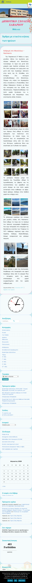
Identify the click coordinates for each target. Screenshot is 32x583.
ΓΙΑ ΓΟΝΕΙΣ (5, 335)
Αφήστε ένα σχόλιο (9, 289)
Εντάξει (10, 580)
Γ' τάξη (4, 359)
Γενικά (4, 332)
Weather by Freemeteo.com (7, 495)
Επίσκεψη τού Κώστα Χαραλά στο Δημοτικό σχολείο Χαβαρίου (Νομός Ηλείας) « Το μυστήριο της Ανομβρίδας (16, 510)
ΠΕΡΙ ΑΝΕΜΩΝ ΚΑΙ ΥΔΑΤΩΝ (10, 449)
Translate (5, 379)
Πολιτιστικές (5, 344)
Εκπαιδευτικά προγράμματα (10, 349)
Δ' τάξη (4, 361)
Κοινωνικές (5, 342)
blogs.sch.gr (5, 434)
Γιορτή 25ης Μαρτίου (16, 515)
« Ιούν (3, 486)
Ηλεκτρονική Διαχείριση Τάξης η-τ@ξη (13, 446)
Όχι (15, 580)
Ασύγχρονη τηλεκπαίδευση (9, 436)
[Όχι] (30, 577)
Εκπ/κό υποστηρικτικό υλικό (10, 444)
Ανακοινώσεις (6, 330)
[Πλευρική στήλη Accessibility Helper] (30, 5)
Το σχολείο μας (6, 413)
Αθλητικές (5, 339)
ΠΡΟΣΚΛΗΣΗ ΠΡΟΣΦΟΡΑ (9, 396)
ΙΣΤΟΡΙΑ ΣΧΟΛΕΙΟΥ (7, 415)
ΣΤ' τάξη (4, 366)
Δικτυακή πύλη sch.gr (8, 441)
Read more (22, 580)
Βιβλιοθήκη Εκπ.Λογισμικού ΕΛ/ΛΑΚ (12, 439)
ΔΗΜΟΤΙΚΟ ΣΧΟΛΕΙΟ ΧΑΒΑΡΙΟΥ (16, 23)
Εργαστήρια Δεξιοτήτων (9, 352)
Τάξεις (4, 354)
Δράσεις (4, 337)
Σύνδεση (8, 2)
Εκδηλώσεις (5, 347)
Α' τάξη (4, 356)
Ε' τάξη (4, 364)
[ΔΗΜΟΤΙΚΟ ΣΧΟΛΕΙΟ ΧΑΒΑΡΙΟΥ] (16, 17)
